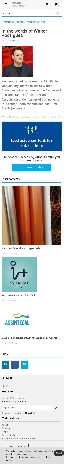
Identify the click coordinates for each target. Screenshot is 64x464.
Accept (59, 453)
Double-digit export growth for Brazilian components (31, 337)
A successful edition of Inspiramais (21, 248)
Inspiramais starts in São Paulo (19, 295)
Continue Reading (32, 167)
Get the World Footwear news (17, 398)
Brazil (15, 40)
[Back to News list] (58, 13)
